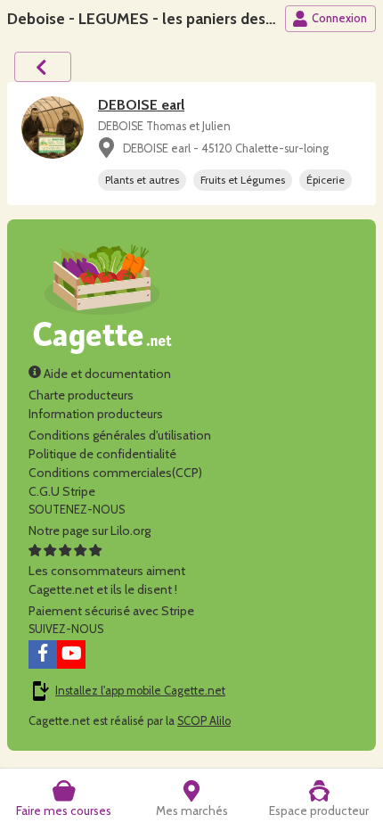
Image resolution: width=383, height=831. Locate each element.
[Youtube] (71, 654)
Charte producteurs (81, 395)
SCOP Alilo (204, 721)
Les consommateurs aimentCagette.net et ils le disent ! (107, 580)
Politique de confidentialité (102, 454)
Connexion (339, 18)
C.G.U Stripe (62, 491)
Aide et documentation (106, 374)
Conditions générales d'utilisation (120, 435)
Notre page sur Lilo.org (90, 530)
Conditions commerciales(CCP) (115, 473)
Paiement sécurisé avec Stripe (111, 611)
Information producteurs (96, 414)
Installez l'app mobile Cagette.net (140, 690)
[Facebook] (43, 654)
